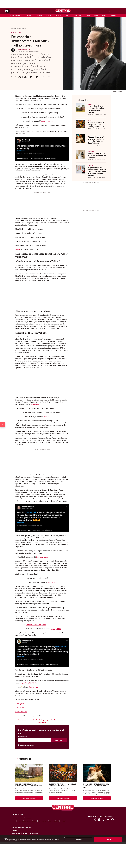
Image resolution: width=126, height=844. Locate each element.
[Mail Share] (49, 77)
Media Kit (56, 821)
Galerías (113, 15)
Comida (48, 15)
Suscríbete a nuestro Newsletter (21, 818)
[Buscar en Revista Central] (109, 11)
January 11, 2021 (42, 557)
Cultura (67, 15)
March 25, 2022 (47, 121)
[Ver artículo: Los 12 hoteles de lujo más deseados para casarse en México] (80, 107)
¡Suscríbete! (59, 740)
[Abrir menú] (112, 11)
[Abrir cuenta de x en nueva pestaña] (95, 819)
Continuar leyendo (29, 798)
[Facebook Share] (20, 77)
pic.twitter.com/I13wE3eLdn (36, 625)
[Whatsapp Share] (31, 77)
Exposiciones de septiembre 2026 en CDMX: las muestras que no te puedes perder (97, 171)
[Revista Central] (63, 11)
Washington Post (21, 712)
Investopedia (19, 704)
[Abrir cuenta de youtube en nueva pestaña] (108, 819)
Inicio (12, 28)
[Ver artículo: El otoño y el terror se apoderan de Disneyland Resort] (80, 124)
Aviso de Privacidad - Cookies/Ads (22, 827)
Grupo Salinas (34, 833)
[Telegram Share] (37, 77)
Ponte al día (77, 15)
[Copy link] (43, 77)
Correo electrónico (22, 736)
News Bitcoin (19, 708)
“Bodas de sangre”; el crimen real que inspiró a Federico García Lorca (96, 140)
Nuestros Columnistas (24, 821)
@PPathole (35, 404)
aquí (47, 716)
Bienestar (28, 15)
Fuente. (18, 249)
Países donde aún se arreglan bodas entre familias (97, 155)
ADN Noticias (16, 833)
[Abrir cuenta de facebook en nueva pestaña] (112, 819)
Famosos (58, 15)
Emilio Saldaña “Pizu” (24, 49)
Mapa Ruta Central (15, 15)
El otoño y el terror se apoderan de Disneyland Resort (96, 124)
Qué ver (87, 15)
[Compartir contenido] (2, 424)
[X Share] (25, 77)
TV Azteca (25, 833)
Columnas (39, 15)
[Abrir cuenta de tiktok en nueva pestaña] (103, 819)
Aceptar (108, 839)
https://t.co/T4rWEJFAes (29, 683)
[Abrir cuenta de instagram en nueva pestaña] (99, 819)
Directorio (64, 821)
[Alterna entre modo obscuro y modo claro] (8, 11)
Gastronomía (42, 821)
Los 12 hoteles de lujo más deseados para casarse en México (96, 109)
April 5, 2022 (48, 417)
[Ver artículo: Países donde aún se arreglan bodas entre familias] (80, 154)
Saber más (78, 839)
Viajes (96, 15)
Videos (104, 15)
